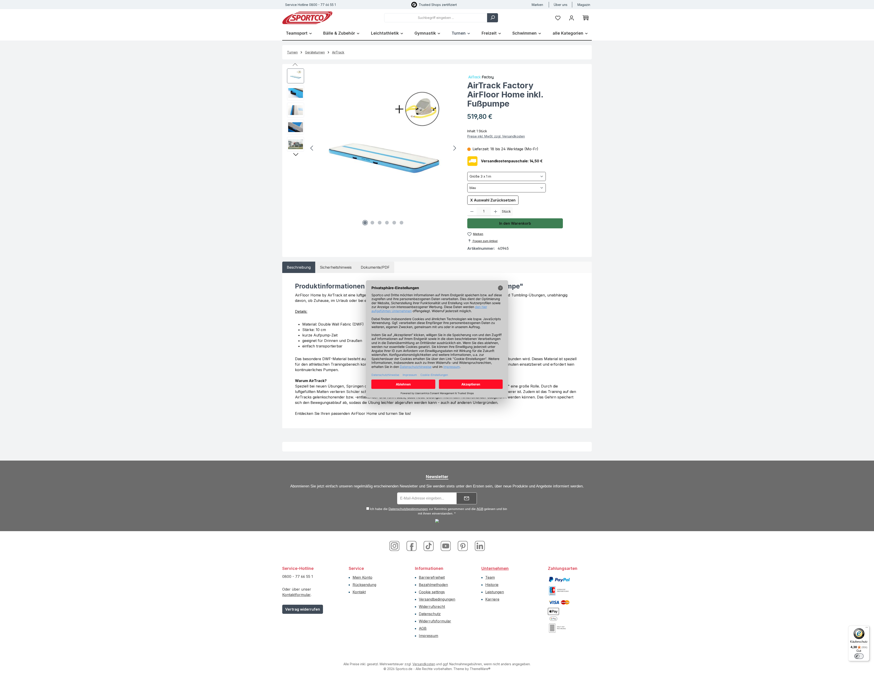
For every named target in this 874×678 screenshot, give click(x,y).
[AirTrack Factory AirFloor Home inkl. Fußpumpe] (383, 148)
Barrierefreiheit (432, 577)
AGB (480, 509)
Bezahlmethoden (433, 584)
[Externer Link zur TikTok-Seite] (429, 545)
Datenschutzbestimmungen (408, 509)
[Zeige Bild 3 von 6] (379, 222)
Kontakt (359, 592)
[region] (372, 148)
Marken (537, 5)
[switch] (859, 656)
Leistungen (494, 592)
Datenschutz (430, 614)
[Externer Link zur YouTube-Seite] (446, 545)
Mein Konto (362, 577)
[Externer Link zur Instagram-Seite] (396, 545)
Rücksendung (364, 584)
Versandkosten (423, 664)
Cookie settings (432, 592)
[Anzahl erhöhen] (495, 211)
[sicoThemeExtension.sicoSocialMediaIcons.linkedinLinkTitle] (478, 545)
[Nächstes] (454, 148)
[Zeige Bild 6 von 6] (401, 222)
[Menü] (866, 628)
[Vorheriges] (312, 148)
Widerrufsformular (435, 621)
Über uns (560, 5)
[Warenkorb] (585, 17)
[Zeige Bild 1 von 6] (365, 222)
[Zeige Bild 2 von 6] (372, 222)
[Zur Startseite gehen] (307, 17)
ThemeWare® (480, 669)
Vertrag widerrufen (302, 609)
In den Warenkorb (515, 223)
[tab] (298, 267)
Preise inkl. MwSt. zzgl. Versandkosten (496, 136)
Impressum (428, 635)
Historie (491, 584)
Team (490, 577)
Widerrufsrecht (432, 606)
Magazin (583, 5)
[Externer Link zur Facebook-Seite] (412, 545)
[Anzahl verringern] (472, 211)
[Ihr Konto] (571, 17)
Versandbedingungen (437, 599)
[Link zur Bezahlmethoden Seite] (559, 579)
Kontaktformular (296, 594)
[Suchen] (492, 17)
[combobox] (435, 17)
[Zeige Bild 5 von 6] (394, 222)
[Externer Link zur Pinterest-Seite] (463, 545)
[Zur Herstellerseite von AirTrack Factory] (527, 77)
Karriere (492, 599)
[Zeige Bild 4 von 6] (387, 222)
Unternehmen (495, 568)
